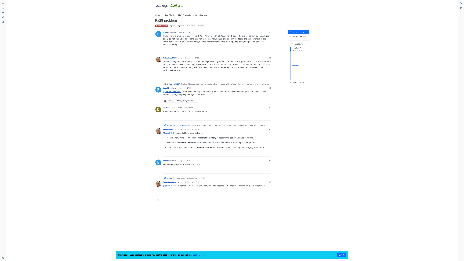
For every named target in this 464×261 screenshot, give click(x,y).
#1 (270, 32)
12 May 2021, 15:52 (184, 161)
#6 (270, 161)
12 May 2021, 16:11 (192, 182)
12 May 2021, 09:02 (192, 129)
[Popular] (3, 17)
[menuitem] (461, 3)
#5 (270, 129)
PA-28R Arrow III (161, 26)
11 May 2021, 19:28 (192, 58)
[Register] (461, 8)
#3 (270, 88)
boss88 (166, 32)
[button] (3, 258)
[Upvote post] (265, 51)
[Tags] (3, 12)
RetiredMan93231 (170, 58)
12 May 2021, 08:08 (185, 108)
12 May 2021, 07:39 (184, 88)
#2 (270, 58)
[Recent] (3, 8)
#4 (270, 108)
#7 (270, 182)
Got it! (341, 255)
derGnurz (166, 108)
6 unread (295, 65)
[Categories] (3, 3)
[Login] (461, 3)
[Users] (3, 22)
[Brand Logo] (169, 6)
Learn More (198, 255)
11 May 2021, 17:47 (184, 32)
